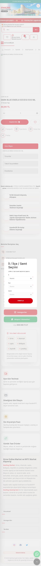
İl (8, 275)
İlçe (9, 283)
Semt (10, 291)
